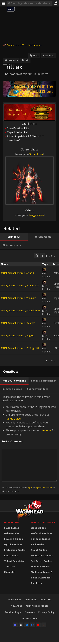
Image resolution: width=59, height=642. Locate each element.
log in (30, 487)
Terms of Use (29, 618)
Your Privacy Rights (37, 605)
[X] (21, 625)
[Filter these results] (42, 255)
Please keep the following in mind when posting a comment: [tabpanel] (29, 443)
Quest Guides (39, 549)
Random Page (13, 612)
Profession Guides (15, 549)
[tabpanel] (29, 308)
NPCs (23, 45)
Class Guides (11, 527)
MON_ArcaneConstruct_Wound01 (19, 297)
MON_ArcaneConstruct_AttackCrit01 (20, 285)
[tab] (14, 237)
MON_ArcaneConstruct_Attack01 (18, 272)
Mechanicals (34, 45)
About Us (45, 599)
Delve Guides (11, 533)
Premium (29, 612)
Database (12, 45)
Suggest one (36, 215)
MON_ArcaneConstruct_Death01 (18, 322)
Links (36, 55)
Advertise (16, 605)
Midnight (9, 572)
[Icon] (44, 269)
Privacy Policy (46, 612)
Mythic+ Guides (13, 544)
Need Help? (14, 599)
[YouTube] (38, 625)
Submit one (36, 154)
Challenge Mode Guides (43, 572)
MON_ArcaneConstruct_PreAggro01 (20, 348)
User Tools (30, 599)
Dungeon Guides (40, 538)
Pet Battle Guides (41, 561)
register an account (43, 487)
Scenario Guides (40, 566)
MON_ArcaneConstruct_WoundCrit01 (20, 310)
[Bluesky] (26, 625)
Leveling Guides (13, 538)
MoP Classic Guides (43, 522)
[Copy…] (36, 255)
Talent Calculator (14, 561)
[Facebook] (32, 625)
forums (46, 430)
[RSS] (43, 625)
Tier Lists (9, 566)
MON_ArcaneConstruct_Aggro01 (18, 335)
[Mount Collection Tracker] (29, 89)
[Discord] (15, 625)
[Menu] (3, 3)
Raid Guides (11, 555)
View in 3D (48, 55)
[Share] (55, 3)
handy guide (13, 418)
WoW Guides (11, 522)
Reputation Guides (42, 555)
